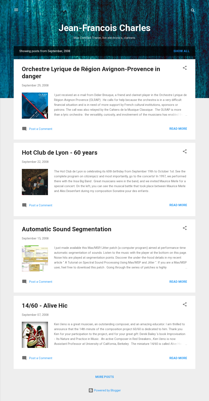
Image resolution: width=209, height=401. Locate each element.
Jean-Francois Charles (105, 27)
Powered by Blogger (107, 390)
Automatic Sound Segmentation (66, 229)
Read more (178, 129)
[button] (184, 68)
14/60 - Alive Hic (45, 305)
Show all (181, 51)
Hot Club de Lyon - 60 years (59, 152)
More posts (104, 377)
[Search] (192, 11)
